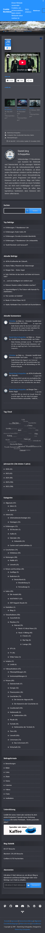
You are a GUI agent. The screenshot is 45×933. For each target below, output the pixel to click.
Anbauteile (18, 541)
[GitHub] (10, 906)
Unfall (12, 664)
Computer (10, 135)
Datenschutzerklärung (26, 921)
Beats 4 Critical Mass (25, 628)
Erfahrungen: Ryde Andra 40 (16, 232)
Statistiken (9, 607)
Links (7, 772)
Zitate (8, 776)
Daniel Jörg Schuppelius (13, 133)
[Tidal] (22, 912)
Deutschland (18, 579)
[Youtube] (16, 906)
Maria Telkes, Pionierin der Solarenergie (20, 266)
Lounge (25, 644)
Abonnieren (35, 885)
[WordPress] (34, 906)
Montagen (13, 522)
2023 (7, 482)
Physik (12, 720)
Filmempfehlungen (20, 31)
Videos (8, 789)
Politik (12, 560)
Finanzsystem (15, 692)
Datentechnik (14, 684)
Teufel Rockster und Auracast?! (17, 245)
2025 (7, 473)
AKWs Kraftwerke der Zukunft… (17, 261)
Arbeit (8, 515)
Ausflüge (13, 572)
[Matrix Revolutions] (10, 103)
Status (8, 781)
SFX (11, 648)
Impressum (14, 921)
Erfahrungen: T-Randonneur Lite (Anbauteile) (22, 240)
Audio (12, 534)
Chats (8, 794)
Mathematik (14, 712)
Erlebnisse (13, 553)
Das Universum (19, 743)
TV (11, 653)
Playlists (13, 622)
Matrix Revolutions (8, 108)
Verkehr (8, 661)
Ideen (12, 506)
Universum (14, 740)
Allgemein (9, 503)
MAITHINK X (14, 599)
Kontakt (7, 921)
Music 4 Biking (23, 633)
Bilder (8, 768)
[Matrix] (34, 103)
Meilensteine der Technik (23, 727)
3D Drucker (14, 529)
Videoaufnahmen (11, 31)
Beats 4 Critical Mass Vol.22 (15, 300)
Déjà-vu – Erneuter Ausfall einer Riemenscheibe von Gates (25, 322)
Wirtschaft (13, 747)
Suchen (7, 205)
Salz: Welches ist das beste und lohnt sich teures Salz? (22, 275)
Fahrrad (16, 625)
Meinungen (10, 557)
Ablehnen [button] (36, 10)
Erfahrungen (10, 526)
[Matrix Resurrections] (22, 103)
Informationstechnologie (18, 518)
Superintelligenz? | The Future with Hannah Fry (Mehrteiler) (21, 290)
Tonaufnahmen (11, 615)
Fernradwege (23, 587)
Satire (8, 591)
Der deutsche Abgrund (22, 699)
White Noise (14, 657)
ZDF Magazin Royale (17, 603)
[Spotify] (40, 906)
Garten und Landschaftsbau (20, 545)
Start (6, 31)
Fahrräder (13, 538)
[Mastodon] (4, 906)
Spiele (12, 510)
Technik (12, 724)
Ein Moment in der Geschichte (25, 704)
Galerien (9, 785)
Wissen (8, 680)
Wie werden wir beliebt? (14, 296)
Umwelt (12, 564)
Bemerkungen (11, 763)
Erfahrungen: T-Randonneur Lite (17, 227)
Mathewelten (18, 715)
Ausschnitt (13, 618)
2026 (7, 469)
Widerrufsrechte (25, 924)
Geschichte (14, 696)
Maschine (27, 135)
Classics (25, 636)
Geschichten (10, 550)
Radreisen (13, 576)
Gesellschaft (20, 135)
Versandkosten (36, 924)
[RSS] (28, 906)
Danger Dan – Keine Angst (15, 270)
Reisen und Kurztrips (13, 569)
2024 (7, 478)
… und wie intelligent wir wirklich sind (19, 281)
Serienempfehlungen (17, 676)
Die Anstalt (14, 594)
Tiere (12, 731)
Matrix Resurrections (21, 108)
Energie (12, 688)
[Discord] (22, 906)
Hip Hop (25, 640)
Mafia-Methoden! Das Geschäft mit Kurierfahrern (23, 304)
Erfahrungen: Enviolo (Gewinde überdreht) (21, 236)
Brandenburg (23, 583)
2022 (7, 486)
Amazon (7, 820)
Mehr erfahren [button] (28, 10)
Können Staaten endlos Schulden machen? (21, 285)
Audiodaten (10, 798)
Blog (11, 610)
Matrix (31, 108)
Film (15, 135)
